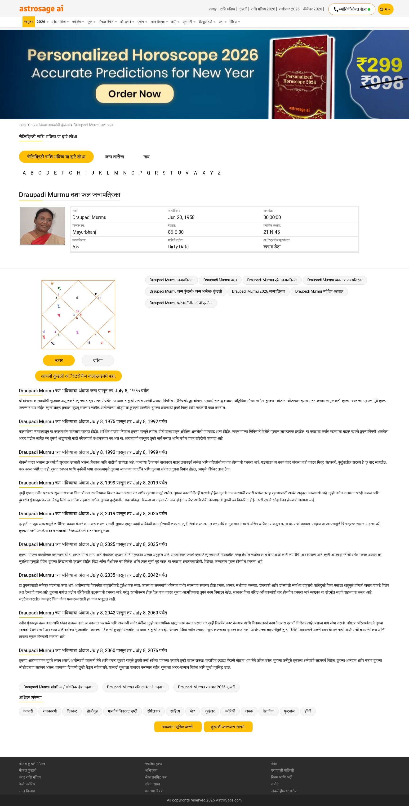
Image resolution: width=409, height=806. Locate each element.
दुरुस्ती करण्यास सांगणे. (228, 726)
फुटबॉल (289, 711)
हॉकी (308, 711)
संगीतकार (153, 711)
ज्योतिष (77, 22)
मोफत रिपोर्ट (107, 22)
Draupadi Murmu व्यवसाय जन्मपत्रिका (335, 280)
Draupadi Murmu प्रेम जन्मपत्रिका (272, 280)
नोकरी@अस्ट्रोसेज (284, 791)
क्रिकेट (72, 711)
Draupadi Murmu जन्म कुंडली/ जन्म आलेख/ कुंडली (186, 291)
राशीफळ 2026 (289, 9)
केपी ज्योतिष (27, 784)
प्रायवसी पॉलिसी (282, 770)
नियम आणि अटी (281, 777)
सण (221, 22)
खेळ (192, 711)
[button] (30, 74)
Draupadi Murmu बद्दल (220, 280)
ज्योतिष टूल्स (153, 763)
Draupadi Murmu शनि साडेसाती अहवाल (135, 687)
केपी (174, 22)
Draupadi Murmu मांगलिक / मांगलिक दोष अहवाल (58, 687)
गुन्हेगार (210, 711)
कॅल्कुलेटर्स (206, 22)
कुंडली (243, 9)
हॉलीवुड (92, 711)
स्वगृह (213, 9)
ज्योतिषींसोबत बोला (350, 9)
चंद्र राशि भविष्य (30, 777)
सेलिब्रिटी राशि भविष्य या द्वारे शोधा (56, 157)
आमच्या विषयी (154, 791)
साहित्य (175, 711)
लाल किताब (158, 22)
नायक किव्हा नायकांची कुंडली (50, 125)
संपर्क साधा (152, 784)
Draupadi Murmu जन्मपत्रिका (171, 280)
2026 (41, 22)
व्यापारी (28, 711)
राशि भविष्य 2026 (263, 9)
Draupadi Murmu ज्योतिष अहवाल (319, 291)
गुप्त (90, 22)
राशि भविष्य (227, 9)
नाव (146, 157)
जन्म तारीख (114, 157)
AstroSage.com (229, 800)
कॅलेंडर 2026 (312, 9)
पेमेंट (274, 763)
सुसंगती (188, 22)
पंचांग (141, 22)
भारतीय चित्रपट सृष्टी (122, 711)
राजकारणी (50, 711)
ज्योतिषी (230, 711)
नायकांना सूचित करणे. (178, 726)
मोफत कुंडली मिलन (32, 763)
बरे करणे (126, 22)
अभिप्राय (151, 770)
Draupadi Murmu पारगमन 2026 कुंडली (206, 687)
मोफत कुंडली (27, 770)
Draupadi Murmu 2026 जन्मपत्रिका (258, 291)
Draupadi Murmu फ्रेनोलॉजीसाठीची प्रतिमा (181, 303)
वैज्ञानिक (268, 711)
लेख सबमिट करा (156, 777)
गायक (249, 711)
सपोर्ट (275, 784)
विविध (234, 22)
